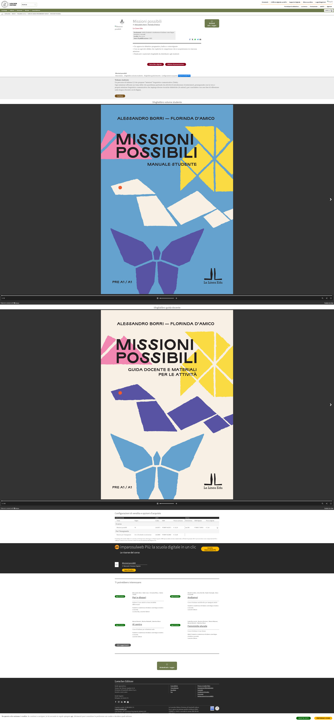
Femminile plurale (197, 626)
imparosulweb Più (184, 76)
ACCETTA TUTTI (304, 718)
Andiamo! (193, 597)
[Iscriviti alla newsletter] (128, 702)
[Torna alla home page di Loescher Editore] (9, 4)
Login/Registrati (320, 2)
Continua (120, 96)
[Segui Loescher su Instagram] (119, 702)
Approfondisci (129, 570)
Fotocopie (200, 694)
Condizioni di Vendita (203, 692)
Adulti (14, 14)
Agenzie (329, 6)
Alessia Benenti (136, 621)
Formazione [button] (313, 6)
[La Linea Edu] (122, 21)
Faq (172, 692)
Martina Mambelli (146, 621)
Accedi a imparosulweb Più (210, 549)
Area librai (173, 690)
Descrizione (119, 76)
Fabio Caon (145, 593)
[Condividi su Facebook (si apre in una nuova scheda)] (190, 39)
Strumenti (265, 2)
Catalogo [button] (4, 10)
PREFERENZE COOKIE (323, 718)
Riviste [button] (27, 10)
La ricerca (304, 6)
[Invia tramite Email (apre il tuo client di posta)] (200, 39)
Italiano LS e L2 (21, 14)
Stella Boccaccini (192, 621)
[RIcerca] (35, 4)
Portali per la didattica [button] (291, 6)
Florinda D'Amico (154, 25)
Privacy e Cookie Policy (204, 686)
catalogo (7, 14)
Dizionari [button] (19, 10)
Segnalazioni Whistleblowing (205, 688)
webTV (322, 6)
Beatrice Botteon (203, 621)
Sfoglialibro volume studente (133, 76)
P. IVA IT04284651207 (121, 709)
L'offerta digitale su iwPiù (279, 2)
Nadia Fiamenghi (209, 593)
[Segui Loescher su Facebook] (116, 702)
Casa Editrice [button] (36, 10)
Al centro (137, 624)
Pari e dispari (139, 597)
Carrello (328, 10)
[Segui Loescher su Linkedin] (122, 702)
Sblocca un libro (308, 2)
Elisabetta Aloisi (192, 593)
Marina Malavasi (213, 621)
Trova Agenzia (174, 688)
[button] (217, 527)
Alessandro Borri (141, 25)
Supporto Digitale (294, 2)
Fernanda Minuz (154, 593)
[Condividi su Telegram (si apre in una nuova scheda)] (198, 39)
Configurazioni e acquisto (170, 76)
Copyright (200, 690)
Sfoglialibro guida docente (152, 76)
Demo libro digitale (155, 64)
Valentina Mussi (156, 621)
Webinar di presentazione (175, 64)
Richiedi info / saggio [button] (167, 667)
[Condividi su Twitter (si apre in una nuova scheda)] (192, 39)
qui (72, 716)
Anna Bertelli (200, 593)
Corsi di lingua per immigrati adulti (38, 14)
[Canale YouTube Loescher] (125, 702)
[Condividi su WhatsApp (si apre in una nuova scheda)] (195, 39)
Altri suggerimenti (123, 645)
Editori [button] (12, 10)
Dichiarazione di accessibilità (205, 696)
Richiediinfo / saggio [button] (212, 24)
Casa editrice (174, 686)
